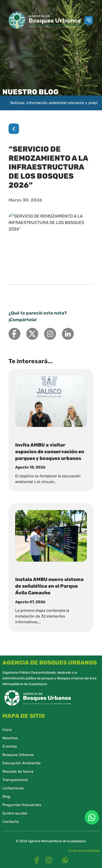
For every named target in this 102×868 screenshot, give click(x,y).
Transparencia (15, 779)
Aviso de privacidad (84, 851)
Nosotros (10, 738)
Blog (6, 796)
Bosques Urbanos (18, 754)
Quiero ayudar (15, 813)
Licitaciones (13, 788)
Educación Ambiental (21, 763)
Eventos (9, 746)
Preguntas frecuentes (21, 805)
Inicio (7, 729)
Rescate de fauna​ (17, 771)
